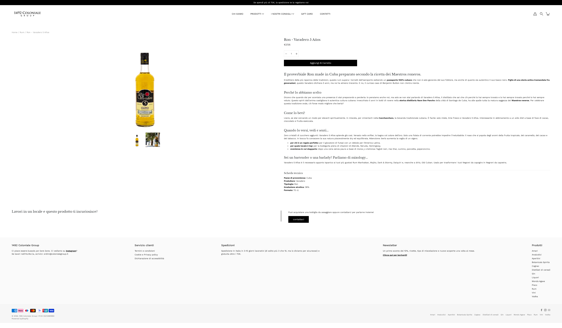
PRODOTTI (255, 14)
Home (14, 32)
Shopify (25, 319)
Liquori (535, 277)
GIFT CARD (307, 14)
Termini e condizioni (145, 251)
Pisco (534, 285)
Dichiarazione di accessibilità (149, 258)
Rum (22, 32)
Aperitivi (536, 258)
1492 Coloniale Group (28, 316)
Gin (533, 273)
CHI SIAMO (237, 14)
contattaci (298, 219)
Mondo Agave (538, 281)
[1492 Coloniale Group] (27, 14)
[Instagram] (545, 310)
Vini (534, 292)
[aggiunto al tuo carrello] (548, 14)
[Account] (535, 14)
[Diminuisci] (286, 53)
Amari (535, 251)
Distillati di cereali (541, 270)
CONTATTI (325, 14)
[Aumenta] (296, 53)
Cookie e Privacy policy (146, 254)
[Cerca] (541, 14)
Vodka (535, 296)
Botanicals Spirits (541, 262)
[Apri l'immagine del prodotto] (145, 84)
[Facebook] (541, 310)
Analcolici (537, 254)
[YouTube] (549, 310)
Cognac (535, 266)
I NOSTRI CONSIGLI (281, 14)
